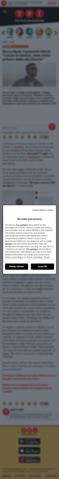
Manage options (16, 266)
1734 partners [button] (22, 225)
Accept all (42, 266)
